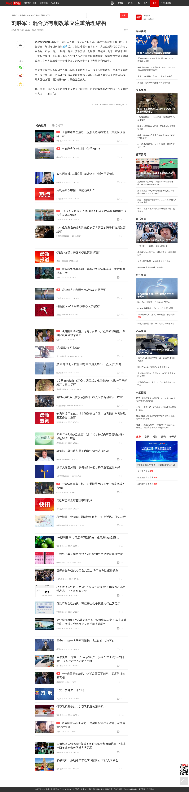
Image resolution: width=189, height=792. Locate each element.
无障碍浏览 (44, 3)
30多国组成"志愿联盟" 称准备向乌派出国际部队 (85, 173)
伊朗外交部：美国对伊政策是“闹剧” (78, 252)
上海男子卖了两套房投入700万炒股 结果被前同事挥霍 (89, 554)
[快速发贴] (20, 44)
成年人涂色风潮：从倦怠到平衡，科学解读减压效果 (88, 467)
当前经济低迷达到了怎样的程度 (81, 148)
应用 (34, 3)
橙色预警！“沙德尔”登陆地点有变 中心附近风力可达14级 (91, 516)
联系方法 (84, 789)
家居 (138, 436)
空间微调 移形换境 (145, 484)
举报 (126, 30)
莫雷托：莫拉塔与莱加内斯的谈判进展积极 (82, 450)
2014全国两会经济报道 (37, 15)
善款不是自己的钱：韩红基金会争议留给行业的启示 (88, 603)
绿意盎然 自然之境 (145, 477)
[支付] (139, 3)
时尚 (155, 436)
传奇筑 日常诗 (143, 471)
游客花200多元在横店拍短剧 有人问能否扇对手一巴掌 (89, 397)
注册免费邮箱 (166, 3)
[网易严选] (131, 3)
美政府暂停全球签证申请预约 (74, 500)
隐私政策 (108, 789)
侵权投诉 (150, 789)
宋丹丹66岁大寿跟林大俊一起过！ (152, 267)
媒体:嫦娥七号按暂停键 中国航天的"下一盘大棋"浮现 (88, 364)
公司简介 (76, 789)
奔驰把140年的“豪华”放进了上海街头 (153, 367)
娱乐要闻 (141, 218)
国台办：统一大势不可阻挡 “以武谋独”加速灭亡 (85, 640)
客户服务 (100, 789)
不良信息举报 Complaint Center (125, 789)
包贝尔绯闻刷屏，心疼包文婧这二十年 (153, 261)
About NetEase (65, 789)
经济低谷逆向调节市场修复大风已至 (84, 289)
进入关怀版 (55, 3)
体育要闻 (141, 154)
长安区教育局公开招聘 (70, 690)
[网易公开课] (121, 3)
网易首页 (27, 3)
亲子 (147, 436)
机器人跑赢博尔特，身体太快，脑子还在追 (155, 323)
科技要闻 (141, 275)
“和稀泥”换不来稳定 (68, 347)
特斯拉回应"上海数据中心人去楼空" (78, 306)
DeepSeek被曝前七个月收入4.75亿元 (153, 302)
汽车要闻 (141, 331)
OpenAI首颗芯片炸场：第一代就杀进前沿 (155, 308)
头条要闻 (141, 90)
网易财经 (23, 15)
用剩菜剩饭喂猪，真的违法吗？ (75, 190)
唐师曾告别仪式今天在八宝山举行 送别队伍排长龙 (87, 570)
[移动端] (112, 3)
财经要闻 (141, 31)
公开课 (172, 436)
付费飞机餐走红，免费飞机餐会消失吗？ (81, 706)
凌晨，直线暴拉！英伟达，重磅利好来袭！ (155, 76)
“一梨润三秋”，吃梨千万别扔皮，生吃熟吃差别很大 (87, 537)
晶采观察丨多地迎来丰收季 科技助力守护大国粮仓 (87, 760)
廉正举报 (142, 789)
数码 (163, 436)
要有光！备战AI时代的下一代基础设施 (153, 83)
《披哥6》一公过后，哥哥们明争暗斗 (153, 246)
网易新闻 (146, 16)
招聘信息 (92, 789)
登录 (154, 3)
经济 (65, 46)
